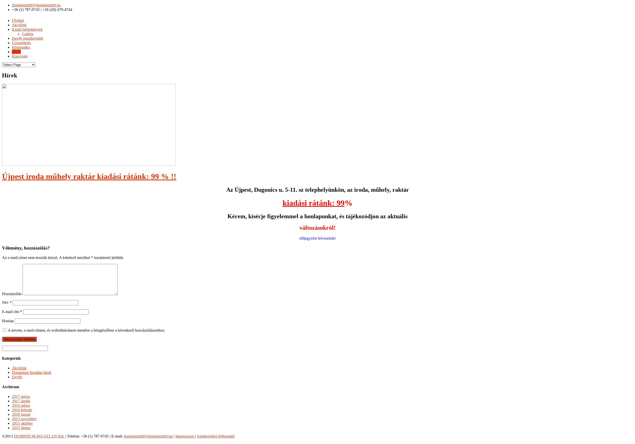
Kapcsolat (20, 56)
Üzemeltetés (21, 43)
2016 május (21, 405)
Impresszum (185, 436)
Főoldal (18, 20)
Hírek (16, 52)
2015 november (24, 419)
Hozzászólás (12, 294)
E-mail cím (12, 312)
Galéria (27, 34)
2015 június (21, 428)
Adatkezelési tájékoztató (216, 436)
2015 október (22, 423)
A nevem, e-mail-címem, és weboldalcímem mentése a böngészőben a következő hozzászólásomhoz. (86, 330)
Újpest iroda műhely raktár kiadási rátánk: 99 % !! (89, 176)
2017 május (21, 396)
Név (7, 302)
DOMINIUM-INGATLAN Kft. (39, 436)
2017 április (21, 401)
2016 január (21, 414)
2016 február (22, 410)
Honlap (8, 321)
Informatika (21, 47)
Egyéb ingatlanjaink (27, 38)
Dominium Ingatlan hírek (31, 372)
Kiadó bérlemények (27, 29)
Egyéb (17, 377)
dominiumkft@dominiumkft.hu (36, 5)
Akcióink (19, 25)
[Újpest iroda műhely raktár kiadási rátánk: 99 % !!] (89, 164)
